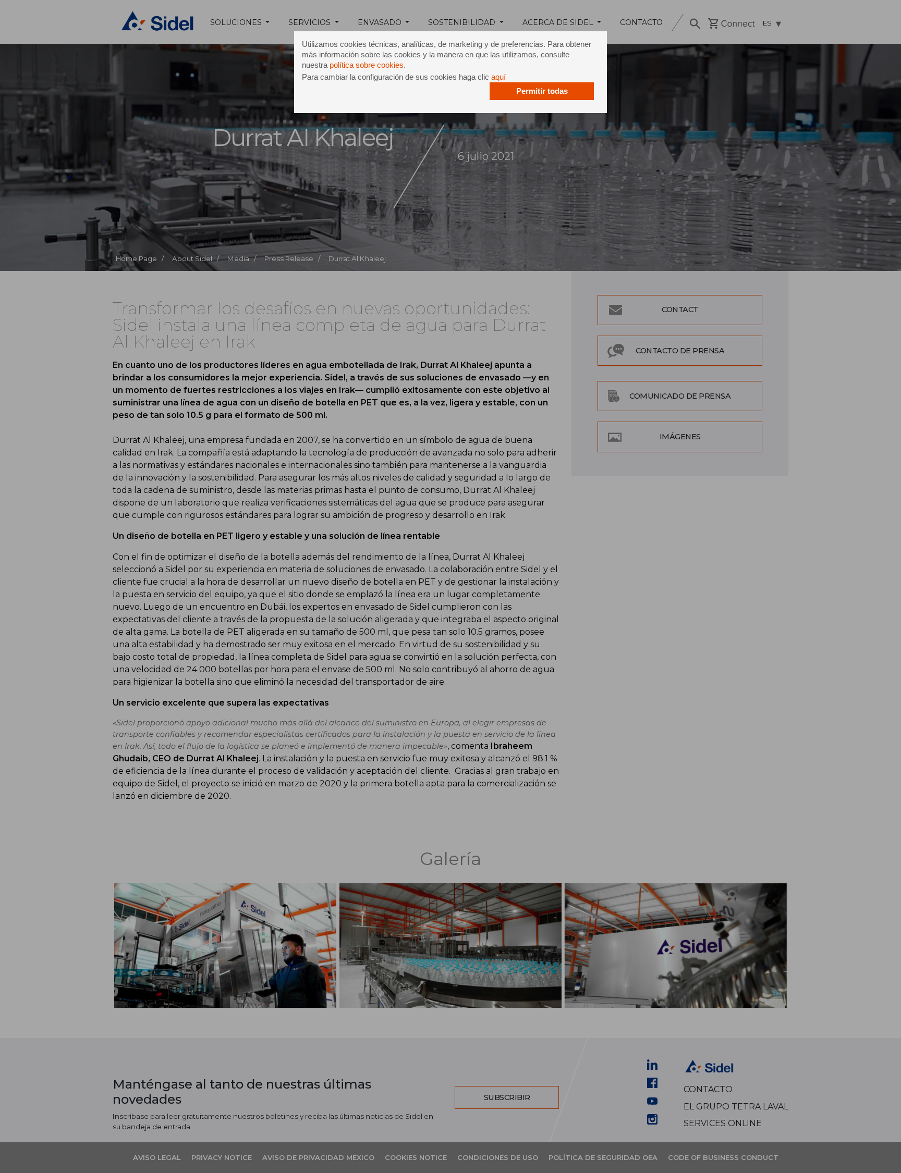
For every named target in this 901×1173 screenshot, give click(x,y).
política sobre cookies (367, 64)
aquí (498, 76)
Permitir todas (542, 91)
